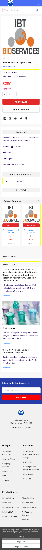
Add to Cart (10, 225)
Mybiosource (27, 502)
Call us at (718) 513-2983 (21, 427)
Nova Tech (6, 502)
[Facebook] (4, 118)
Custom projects (10, 328)
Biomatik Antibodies (10, 507)
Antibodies (27, 462)
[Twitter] (21, 118)
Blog (4, 475)
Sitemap (5, 480)
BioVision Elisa (28, 498)
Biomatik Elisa (8, 498)
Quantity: (7, 89)
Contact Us (7, 471)
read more (7, 295)
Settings (21, 536)
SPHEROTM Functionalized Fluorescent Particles (15, 351)
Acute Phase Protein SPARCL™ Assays (31, 454)
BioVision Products (30, 507)
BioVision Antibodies (11, 516)
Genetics (27, 478)
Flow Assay (28, 474)
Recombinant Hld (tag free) (31, 231)
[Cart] (39, 3)
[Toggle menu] (3, 3)
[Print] (15, 118)
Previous (35, 201)
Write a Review (8, 66)
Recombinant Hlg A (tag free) (11, 231)
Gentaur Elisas (8, 459)
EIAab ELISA (7, 512)
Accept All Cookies (21, 546)
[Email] (10, 118)
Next (38, 201)
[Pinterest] (26, 118)
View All (25, 519)
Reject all (21, 541)
